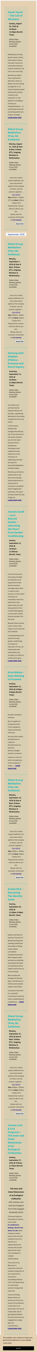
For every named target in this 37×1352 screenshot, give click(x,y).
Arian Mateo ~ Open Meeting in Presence (16, 676)
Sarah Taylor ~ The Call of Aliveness (15, 15)
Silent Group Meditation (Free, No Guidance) (15, 134)
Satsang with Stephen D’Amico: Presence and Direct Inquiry (16, 359)
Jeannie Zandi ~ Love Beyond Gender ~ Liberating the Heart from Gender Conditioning (16, 524)
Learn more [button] (7, 1343)
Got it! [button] (18, 1348)
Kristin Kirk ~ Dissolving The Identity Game (15, 894)
